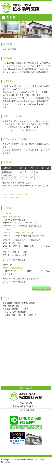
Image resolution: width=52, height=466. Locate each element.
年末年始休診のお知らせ (13, 268)
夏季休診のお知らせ (11, 217)
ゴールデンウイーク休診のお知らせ (18, 233)
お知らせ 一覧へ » (41, 288)
